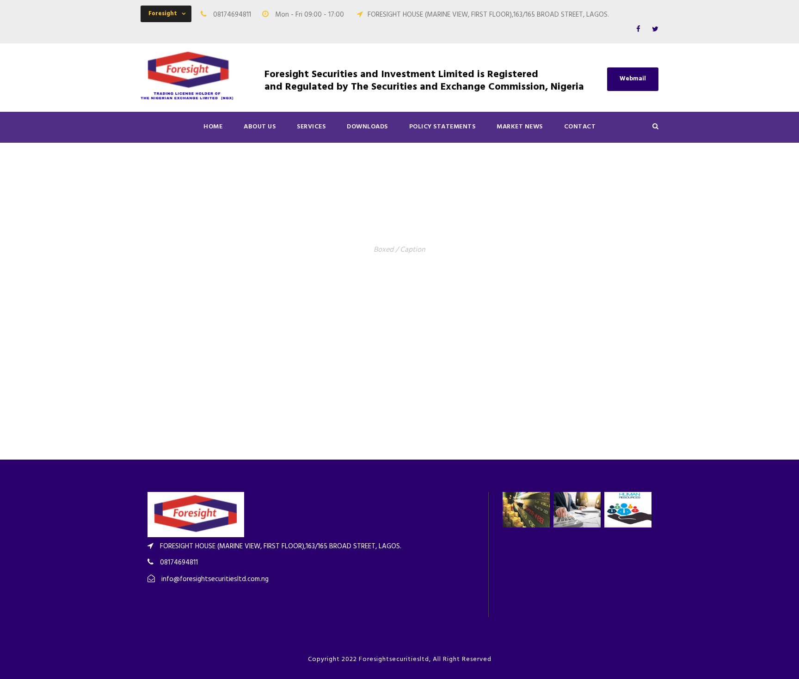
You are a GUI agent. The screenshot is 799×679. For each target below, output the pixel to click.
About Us (260, 126)
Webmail (633, 79)
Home (212, 126)
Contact (580, 126)
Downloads (367, 126)
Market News (520, 126)
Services (311, 126)
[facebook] (638, 29)
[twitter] (655, 29)
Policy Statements (442, 126)
